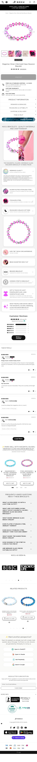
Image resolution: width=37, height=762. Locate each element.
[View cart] (34, 2)
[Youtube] (26, 727)
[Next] (33, 31)
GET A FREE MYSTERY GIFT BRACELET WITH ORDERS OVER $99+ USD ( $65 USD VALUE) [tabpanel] (19, 7)
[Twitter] (14, 727)
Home (7, 13)
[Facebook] (10, 727)
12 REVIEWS (23, 69)
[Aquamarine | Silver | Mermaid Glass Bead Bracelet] (9, 601)
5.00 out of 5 (23, 319)
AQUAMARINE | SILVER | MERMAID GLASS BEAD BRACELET (9, 612)
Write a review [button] (18, 337)
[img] (4, 354)
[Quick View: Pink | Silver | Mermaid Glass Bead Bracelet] (27, 621)
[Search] (3, 2)
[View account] (30, 2)
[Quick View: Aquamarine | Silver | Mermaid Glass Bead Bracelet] (9, 621)
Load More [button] (18, 439)
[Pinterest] (22, 727)
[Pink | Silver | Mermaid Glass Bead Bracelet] (27, 601)
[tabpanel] (9, 567)
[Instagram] (18, 727)
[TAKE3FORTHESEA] (18, 119)
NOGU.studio (18, 2)
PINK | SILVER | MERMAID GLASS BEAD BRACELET (28, 612)
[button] (10, 324)
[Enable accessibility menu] (7, 2)
